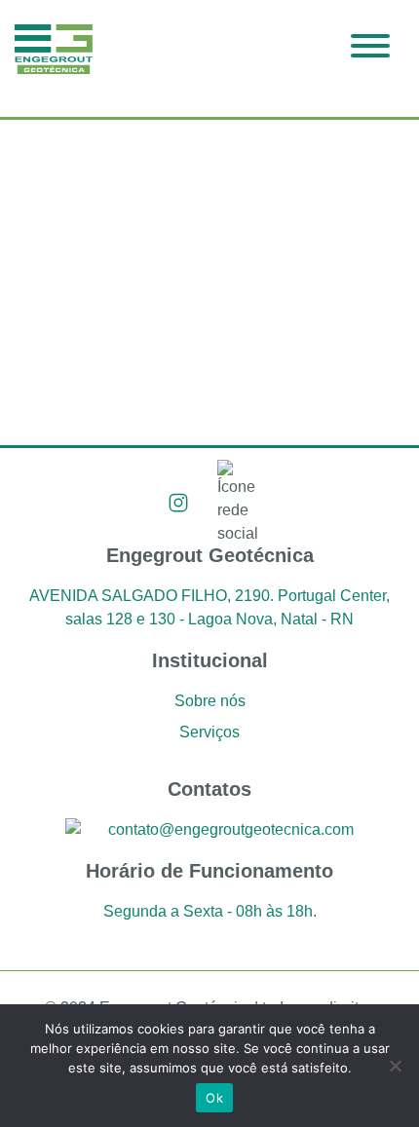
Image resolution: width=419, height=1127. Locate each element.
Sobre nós (210, 701)
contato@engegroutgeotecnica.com (231, 829)
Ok (214, 1098)
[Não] (394, 1065)
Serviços (209, 732)
